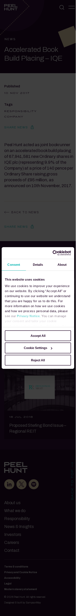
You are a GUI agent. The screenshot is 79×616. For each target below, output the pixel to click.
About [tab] (62, 264)
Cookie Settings (35, 348)
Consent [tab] (13, 264)
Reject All (38, 360)
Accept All (38, 335)
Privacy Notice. (29, 316)
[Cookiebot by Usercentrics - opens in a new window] (53, 253)
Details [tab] (38, 264)
